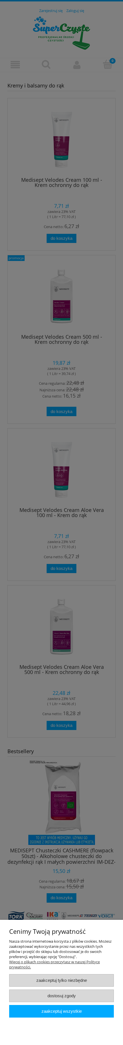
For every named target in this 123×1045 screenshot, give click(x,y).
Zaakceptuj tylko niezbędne (61, 980)
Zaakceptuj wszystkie (61, 1011)
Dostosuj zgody (61, 995)
